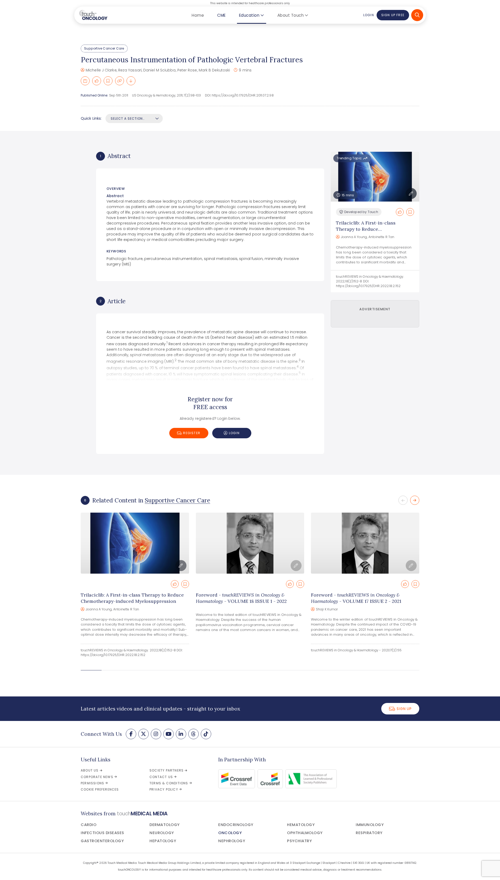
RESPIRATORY (369, 832)
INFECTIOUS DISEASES (102, 832)
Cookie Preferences (100, 789)
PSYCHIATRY (299, 840)
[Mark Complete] (96, 80)
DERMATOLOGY (164, 824)
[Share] (85, 80)
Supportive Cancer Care (104, 48)
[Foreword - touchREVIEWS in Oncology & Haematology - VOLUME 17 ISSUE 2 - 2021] (365, 543)
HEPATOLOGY (162, 840)
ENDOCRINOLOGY (235, 824)
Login (368, 15)
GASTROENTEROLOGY (102, 840)
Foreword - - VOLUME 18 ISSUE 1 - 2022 (241, 598)
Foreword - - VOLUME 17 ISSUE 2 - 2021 (356, 598)
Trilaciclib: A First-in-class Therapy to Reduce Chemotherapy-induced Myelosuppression (366, 232)
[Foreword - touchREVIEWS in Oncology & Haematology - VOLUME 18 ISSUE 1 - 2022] (250, 543)
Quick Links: (91, 118)
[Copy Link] (119, 80)
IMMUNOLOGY (370, 824)
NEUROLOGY (161, 832)
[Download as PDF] (131, 80)
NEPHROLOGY (231, 840)
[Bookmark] (108, 80)
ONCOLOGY (230, 832)
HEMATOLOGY (301, 824)
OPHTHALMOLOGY (305, 832)
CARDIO (88, 824)
